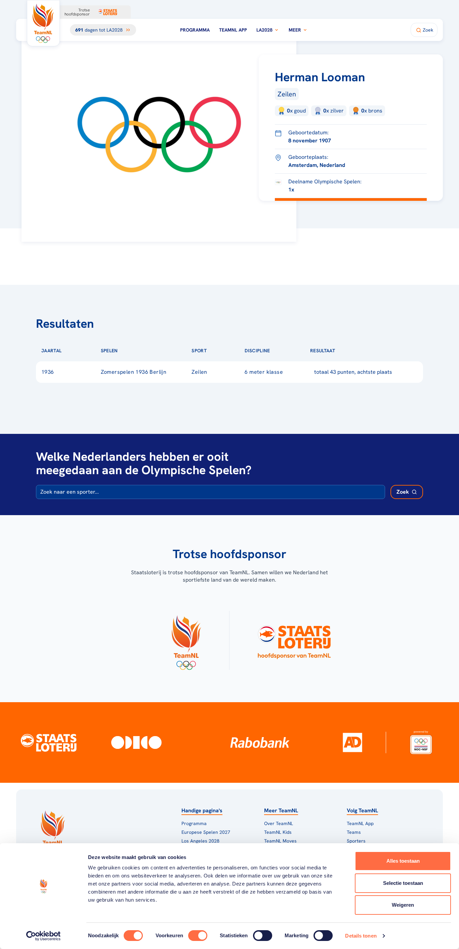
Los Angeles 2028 (200, 841)
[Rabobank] (260, 742)
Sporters (356, 841)
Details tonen (360, 936)
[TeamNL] (186, 640)
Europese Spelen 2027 (205, 832)
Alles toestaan (403, 861)
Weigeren (403, 905)
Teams (354, 832)
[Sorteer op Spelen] (129, 350)
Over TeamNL (278, 823)
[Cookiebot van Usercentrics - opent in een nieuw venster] (43, 936)
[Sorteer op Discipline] (281, 350)
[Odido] (136, 742)
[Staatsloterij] (48, 742)
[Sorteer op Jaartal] (72, 350)
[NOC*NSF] (421, 742)
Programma (195, 30)
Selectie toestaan (403, 883)
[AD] (352, 742)
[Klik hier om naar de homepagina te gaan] (43, 23)
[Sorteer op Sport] (217, 350)
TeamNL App (233, 30)
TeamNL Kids (278, 832)
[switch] (197, 935)
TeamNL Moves (280, 841)
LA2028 (264, 30)
